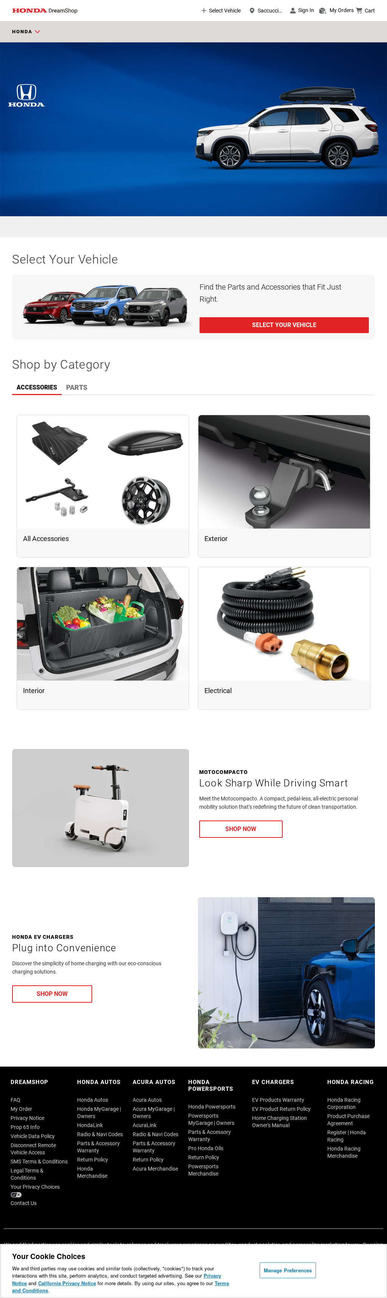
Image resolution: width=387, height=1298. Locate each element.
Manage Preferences (288, 1270)
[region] (193, 1271)
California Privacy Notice (67, 1283)
